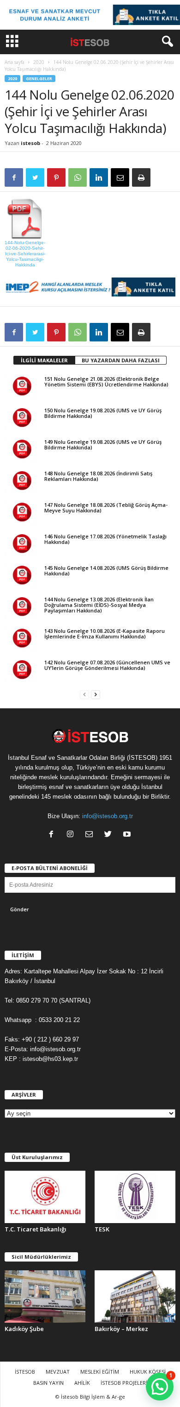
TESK (102, 1229)
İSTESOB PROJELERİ (124, 1382)
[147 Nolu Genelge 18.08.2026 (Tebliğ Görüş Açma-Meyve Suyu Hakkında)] (22, 513)
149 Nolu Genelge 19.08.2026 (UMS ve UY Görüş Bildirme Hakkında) (103, 444)
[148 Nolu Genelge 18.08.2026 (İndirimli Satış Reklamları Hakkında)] (22, 482)
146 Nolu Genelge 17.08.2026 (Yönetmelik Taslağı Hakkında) (105, 539)
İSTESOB (25, 1371)
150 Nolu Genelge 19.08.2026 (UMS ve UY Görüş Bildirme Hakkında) (103, 413)
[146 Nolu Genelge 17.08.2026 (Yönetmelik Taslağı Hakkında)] (22, 545)
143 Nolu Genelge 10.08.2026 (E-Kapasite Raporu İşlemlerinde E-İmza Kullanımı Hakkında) (104, 633)
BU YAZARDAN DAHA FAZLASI (121, 360)
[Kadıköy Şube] (45, 1296)
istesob (30, 142)
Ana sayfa (14, 62)
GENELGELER (39, 79)
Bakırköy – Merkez (121, 1329)
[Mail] (91, 835)
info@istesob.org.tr (107, 816)
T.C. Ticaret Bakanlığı (35, 1229)
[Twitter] (110, 835)
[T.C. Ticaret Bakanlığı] (45, 1197)
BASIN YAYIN (48, 1382)
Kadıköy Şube (24, 1329)
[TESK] (135, 1197)
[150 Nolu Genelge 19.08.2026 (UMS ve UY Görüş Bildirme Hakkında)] (22, 419)
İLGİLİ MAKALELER (44, 360)
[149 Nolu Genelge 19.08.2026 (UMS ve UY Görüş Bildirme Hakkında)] (22, 450)
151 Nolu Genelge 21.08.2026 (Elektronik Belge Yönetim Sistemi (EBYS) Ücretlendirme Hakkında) (106, 381)
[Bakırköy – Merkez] (135, 1296)
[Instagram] (72, 835)
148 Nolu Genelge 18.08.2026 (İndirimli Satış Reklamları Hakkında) (98, 476)
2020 (38, 62)
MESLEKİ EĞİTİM (99, 1371)
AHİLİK (82, 1382)
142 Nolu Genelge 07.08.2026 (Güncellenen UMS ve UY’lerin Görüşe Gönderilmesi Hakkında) (107, 665)
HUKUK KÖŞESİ (148, 1371)
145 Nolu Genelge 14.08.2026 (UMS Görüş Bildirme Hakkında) (106, 570)
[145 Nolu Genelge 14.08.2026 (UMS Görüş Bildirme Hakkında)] (22, 576)
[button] (166, 42)
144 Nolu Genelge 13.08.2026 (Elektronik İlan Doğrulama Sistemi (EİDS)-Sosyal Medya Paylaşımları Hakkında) (99, 605)
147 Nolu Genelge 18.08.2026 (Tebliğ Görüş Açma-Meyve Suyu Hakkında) (106, 507)
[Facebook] (53, 835)
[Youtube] (128, 835)
